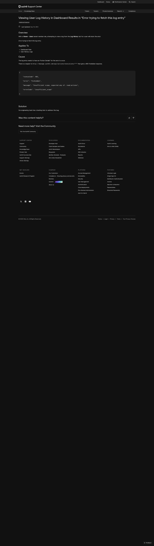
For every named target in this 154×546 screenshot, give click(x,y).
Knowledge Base (29, 11)
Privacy (112, 219)
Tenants (95, 11)
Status (100, 219)
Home (20, 11)
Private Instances (108, 11)
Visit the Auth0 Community (28, 131)
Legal (106, 219)
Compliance (132, 11)
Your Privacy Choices (129, 219)
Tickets (87, 11)
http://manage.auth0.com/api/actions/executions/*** (55, 64)
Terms (118, 219)
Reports (119, 11)
